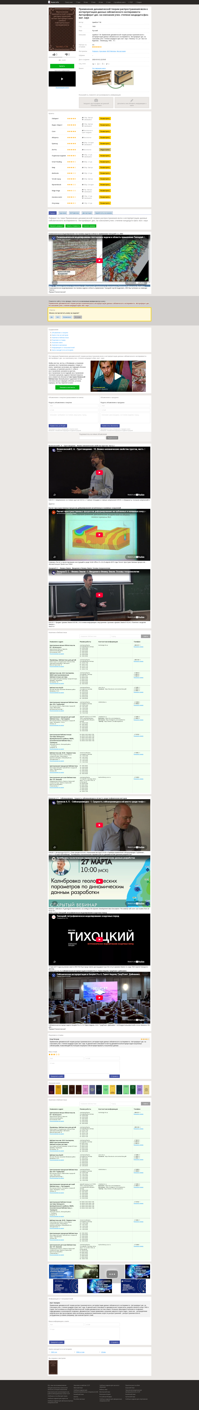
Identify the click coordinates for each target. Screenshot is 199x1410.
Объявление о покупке (60, 333)
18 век (85, 2)
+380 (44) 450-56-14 (139, 660)
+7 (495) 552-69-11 (139, 716)
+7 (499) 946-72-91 (139, 689)
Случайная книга (119, 2)
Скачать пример (89, 226)
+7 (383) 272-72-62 (139, 752)
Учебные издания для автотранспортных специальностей (60, 1401)
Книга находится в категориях (62, 350)
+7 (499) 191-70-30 (139, 690)
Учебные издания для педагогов (58, 1398)
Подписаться (112, 438)
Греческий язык (130, 1397)
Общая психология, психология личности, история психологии (58, 1388)
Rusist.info (55, 2)
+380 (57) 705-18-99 (139, 645)
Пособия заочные (79, 1399)
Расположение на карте (57, 653)
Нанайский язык (79, 1394)
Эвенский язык (78, 1388)
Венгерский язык (105, 1392)
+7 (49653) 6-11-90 (139, 703)
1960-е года (80, 1352)
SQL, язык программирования (57, 1385)
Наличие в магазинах (59, 345)
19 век (93, 2)
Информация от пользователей (63, 348)
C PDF (131, 2)
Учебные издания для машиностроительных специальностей (86, 1391)
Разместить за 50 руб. (58, 426)
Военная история (105, 1394)
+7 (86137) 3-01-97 (139, 673)
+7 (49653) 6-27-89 (139, 702)
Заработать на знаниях (103, 213)
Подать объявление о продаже (112, 402)
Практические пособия (132, 1385)
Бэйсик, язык (103, 1389)
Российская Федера (106, 1397)
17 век (78, 2)
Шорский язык (130, 1388)
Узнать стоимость (73, 226)
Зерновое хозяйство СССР (82, 1385)
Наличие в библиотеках (60, 338)
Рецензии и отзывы (59, 340)
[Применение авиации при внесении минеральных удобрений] (58, 1090)
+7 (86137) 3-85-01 (139, 676)
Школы (76, 1397)
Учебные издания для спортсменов (136, 1399)
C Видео (139, 2)
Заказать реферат (56, 226)
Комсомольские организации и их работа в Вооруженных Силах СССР (59, 1393)
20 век (101, 2)
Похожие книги (57, 343)
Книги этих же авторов (60, 335)
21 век (108, 2)
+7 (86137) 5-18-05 (139, 674)
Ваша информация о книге (59, 1321)
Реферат (95, 51)
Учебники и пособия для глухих (57, 1396)
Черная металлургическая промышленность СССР (133, 1391)
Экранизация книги (62, 87)
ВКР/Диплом (111, 51)
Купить (62, 66)
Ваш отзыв (53, 1052)
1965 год (54, 1352)
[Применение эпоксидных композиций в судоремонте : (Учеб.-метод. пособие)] (78, 1090)
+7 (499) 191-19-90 (139, 687)
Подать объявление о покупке (60, 402)
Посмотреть (105, 118)
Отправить (114, 1076)
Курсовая (102, 51)
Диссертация (121, 51)
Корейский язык (130, 1394)
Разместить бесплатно (110, 426)
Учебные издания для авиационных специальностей (111, 1400)
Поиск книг (69, 2)
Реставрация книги (99, 68)
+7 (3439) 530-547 (138, 777)
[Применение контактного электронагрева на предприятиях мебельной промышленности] (139, 1090)
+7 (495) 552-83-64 (139, 718)
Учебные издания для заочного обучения (109, 1386)
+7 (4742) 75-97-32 (139, 734)
